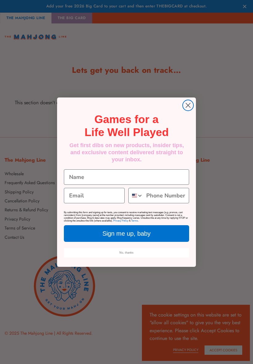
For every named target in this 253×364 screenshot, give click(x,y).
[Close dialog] (188, 105)
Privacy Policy (120, 220)
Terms (134, 220)
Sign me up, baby (126, 233)
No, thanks (126, 252)
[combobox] (136, 195)
